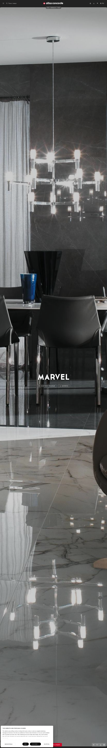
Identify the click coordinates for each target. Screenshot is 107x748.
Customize (35, 744)
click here (38, 739)
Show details (8, 744)
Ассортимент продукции (48, 386)
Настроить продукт (54, 744)
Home (48, 7)
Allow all (47, 744)
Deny (25, 744)
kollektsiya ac (53, 7)
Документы (65, 386)
